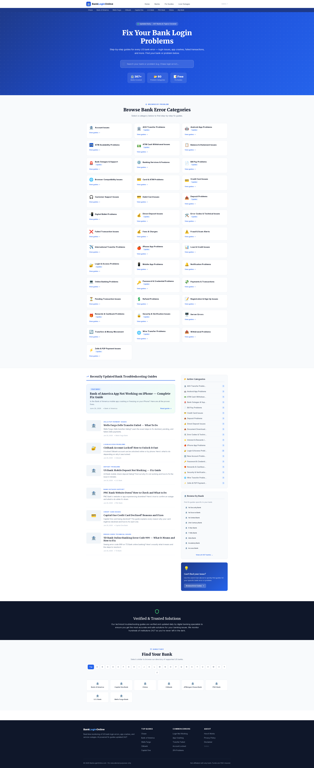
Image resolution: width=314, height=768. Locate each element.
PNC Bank (161, 10)
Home (147, 4)
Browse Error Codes (194, 586)
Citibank (128, 10)
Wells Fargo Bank (121, 697)
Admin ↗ (225, 4)
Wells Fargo (117, 10)
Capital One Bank (121, 685)
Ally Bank (181, 10)
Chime (171, 10)
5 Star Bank (191, 528)
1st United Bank (192, 518)
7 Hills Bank (191, 533)
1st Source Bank (192, 512)
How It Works (209, 734)
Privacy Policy (210, 738)
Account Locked (179, 746)
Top (90, 667)
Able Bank (190, 538)
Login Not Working (180, 734)
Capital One (139, 10)
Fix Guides (169, 4)
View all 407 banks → (204, 555)
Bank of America (103, 10)
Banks (157, 4)
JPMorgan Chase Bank (193, 685)
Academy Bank (192, 543)
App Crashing (178, 738)
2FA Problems (178, 750)
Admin (206, 746)
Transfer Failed (179, 742)
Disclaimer (208, 742)
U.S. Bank (150, 10)
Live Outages (184, 4)
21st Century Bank (193, 523)
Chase (90, 10)
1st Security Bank (193, 507)
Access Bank (191, 548)
